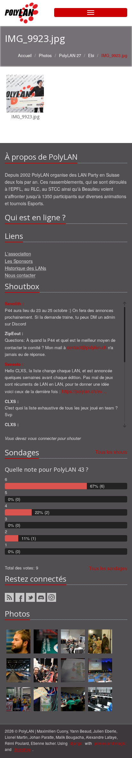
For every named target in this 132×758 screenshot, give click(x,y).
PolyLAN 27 (70, 55)
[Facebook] (19, 597)
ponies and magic (110, 743)
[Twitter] (30, 597)
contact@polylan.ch (87, 347)
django (76, 743)
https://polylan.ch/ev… (84, 391)
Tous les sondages (108, 568)
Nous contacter (20, 275)
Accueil (25, 55)
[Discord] (41, 597)
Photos (45, 55)
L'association (18, 253)
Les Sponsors (19, 261)
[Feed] (9, 597)
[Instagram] (51, 597)
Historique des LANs (25, 268)
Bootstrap (22, 749)
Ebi (91, 55)
